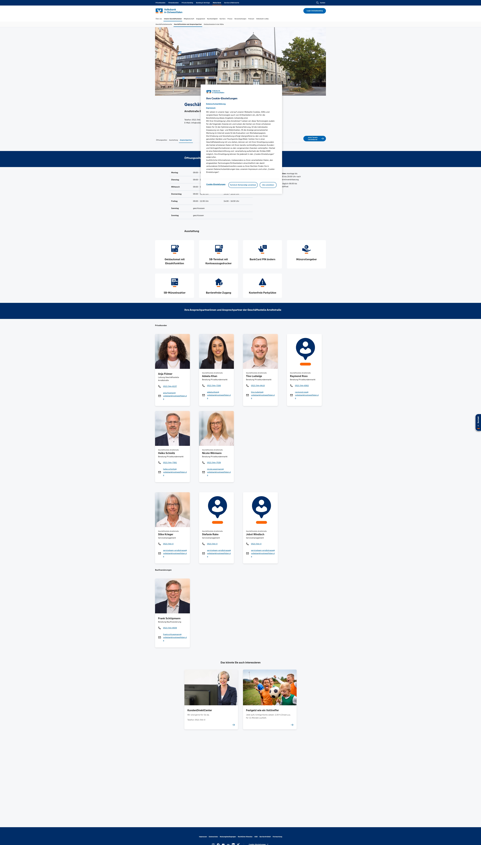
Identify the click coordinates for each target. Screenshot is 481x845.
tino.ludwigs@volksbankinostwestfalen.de (263, 395)
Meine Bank (217, 3)
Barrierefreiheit (265, 837)
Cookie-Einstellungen (215, 184)
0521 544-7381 (170, 462)
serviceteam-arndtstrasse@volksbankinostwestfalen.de (175, 553)
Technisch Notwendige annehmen (243, 185)
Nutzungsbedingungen (228, 837)
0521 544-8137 (170, 386)
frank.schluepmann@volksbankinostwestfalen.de (175, 637)
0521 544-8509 (170, 628)
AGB (256, 837)
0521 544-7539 (214, 462)
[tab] (158, 18)
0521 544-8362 (302, 385)
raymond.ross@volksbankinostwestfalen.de (307, 395)
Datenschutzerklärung (216, 104)
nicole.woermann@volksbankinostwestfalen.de (219, 472)
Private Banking (187, 3)
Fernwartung (277, 837)
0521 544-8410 (258, 385)
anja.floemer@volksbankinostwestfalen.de (175, 396)
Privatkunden (160, 3)
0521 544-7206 (214, 385)
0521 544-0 (168, 544)
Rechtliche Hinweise (245, 837)
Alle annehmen (268, 185)
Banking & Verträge (203, 3)
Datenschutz (213, 837)
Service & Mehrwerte (231, 3)
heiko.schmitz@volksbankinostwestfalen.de (175, 472)
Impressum (203, 837)
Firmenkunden (173, 3)
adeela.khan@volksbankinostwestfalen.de (219, 395)
